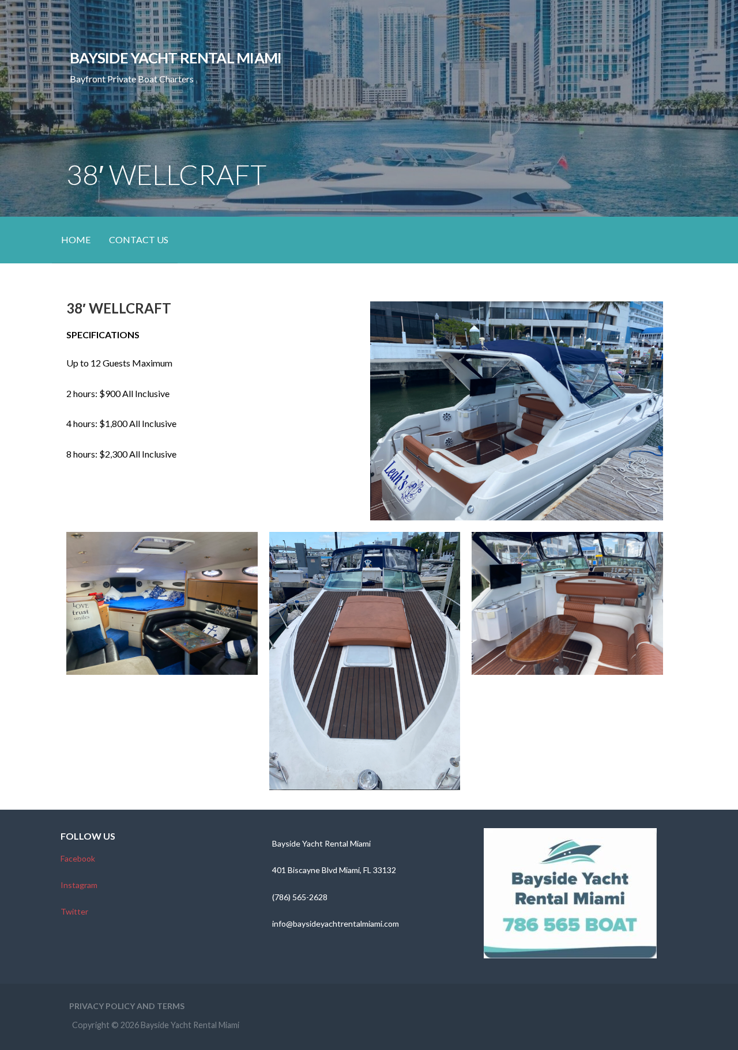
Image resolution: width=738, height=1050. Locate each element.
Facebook (78, 858)
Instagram (79, 885)
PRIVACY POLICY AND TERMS (126, 1006)
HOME (76, 239)
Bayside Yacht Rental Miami (175, 57)
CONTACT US (138, 239)
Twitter (74, 911)
